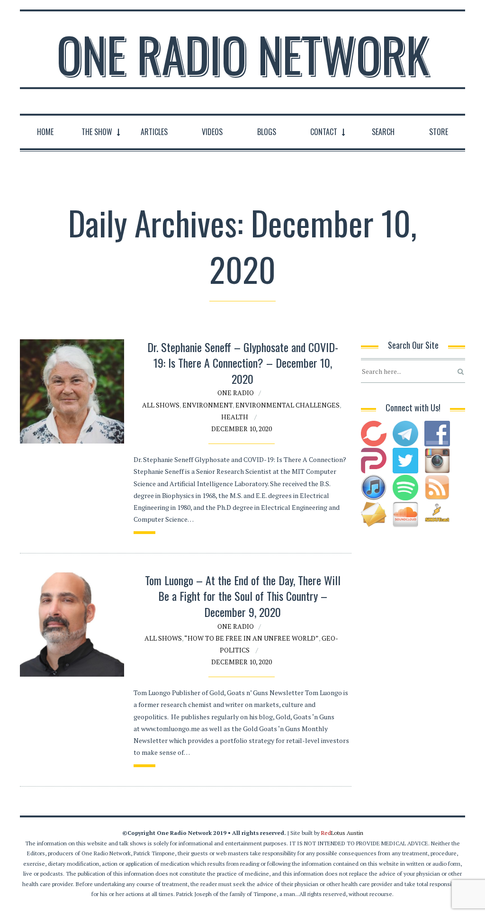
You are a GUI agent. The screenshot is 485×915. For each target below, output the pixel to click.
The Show (96, 131)
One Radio (235, 392)
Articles (154, 131)
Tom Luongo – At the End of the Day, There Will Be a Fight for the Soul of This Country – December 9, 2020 (243, 595)
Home (45, 131)
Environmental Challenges (287, 404)
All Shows (161, 404)
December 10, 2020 (241, 428)
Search (383, 131)
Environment (207, 404)
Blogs (266, 131)
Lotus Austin (342, 832)
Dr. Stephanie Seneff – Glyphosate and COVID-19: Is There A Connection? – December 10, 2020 (242, 362)
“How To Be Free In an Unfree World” (251, 638)
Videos (212, 131)
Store (438, 131)
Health (234, 416)
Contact (323, 131)
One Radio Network (242, 54)
